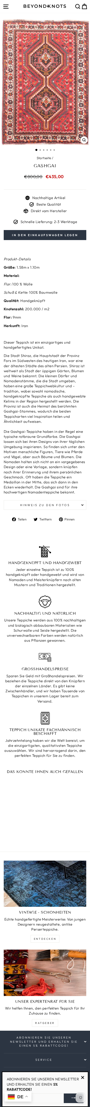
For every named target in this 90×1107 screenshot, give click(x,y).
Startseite (44, 158)
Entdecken (45, 938)
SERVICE (44, 1059)
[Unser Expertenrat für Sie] (45, 973)
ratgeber (45, 1023)
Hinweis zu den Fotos (45, 505)
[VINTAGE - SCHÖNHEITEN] (45, 884)
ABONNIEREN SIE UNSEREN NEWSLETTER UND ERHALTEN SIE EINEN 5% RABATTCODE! (44, 1041)
